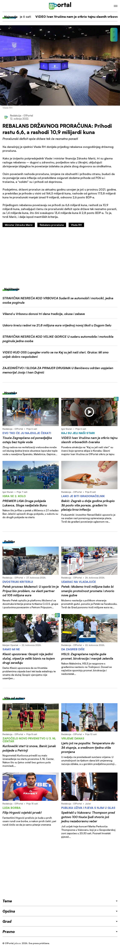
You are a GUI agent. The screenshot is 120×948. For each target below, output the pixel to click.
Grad (6, 921)
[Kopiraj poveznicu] (114, 37)
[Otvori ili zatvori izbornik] (116, 6)
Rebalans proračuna (52, 224)
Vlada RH (76, 224)
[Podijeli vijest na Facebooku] (114, 32)
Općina (8, 911)
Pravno (8, 931)
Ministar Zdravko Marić (18, 224)
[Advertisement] (60, 257)
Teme (7, 901)
